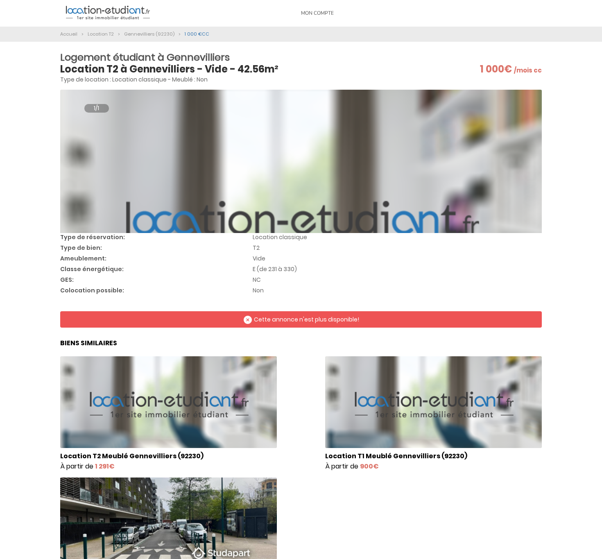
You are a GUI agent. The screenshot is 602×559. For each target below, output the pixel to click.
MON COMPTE (317, 13)
